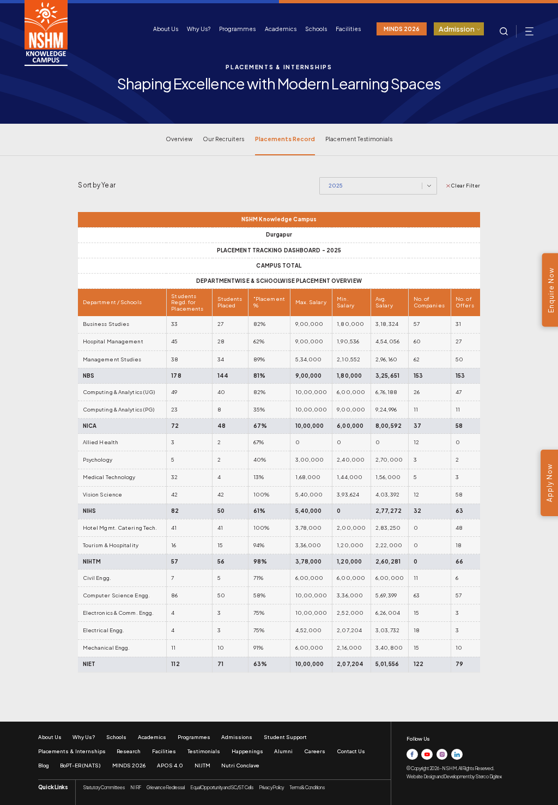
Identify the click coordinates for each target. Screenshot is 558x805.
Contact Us (351, 751)
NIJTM (202, 765)
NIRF (135, 787)
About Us (165, 28)
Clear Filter (465, 186)
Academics (280, 28)
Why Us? (198, 28)
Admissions (236, 737)
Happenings (247, 751)
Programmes (237, 28)
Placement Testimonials (358, 138)
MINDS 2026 (402, 28)
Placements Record (285, 138)
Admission (457, 29)
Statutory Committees (104, 787)
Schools (316, 28)
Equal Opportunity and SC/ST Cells (221, 787)
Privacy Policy (271, 787)
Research (129, 751)
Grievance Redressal (165, 787)
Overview (179, 138)
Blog (43, 765)
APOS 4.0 (170, 765)
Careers (314, 751)
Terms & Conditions (306, 787)
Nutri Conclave (240, 765)
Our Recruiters (223, 138)
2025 (336, 185)
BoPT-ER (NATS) (80, 765)
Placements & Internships (72, 751)
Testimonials (203, 751)
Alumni (283, 751)
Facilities (348, 28)
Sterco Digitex (488, 776)
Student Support (285, 737)
